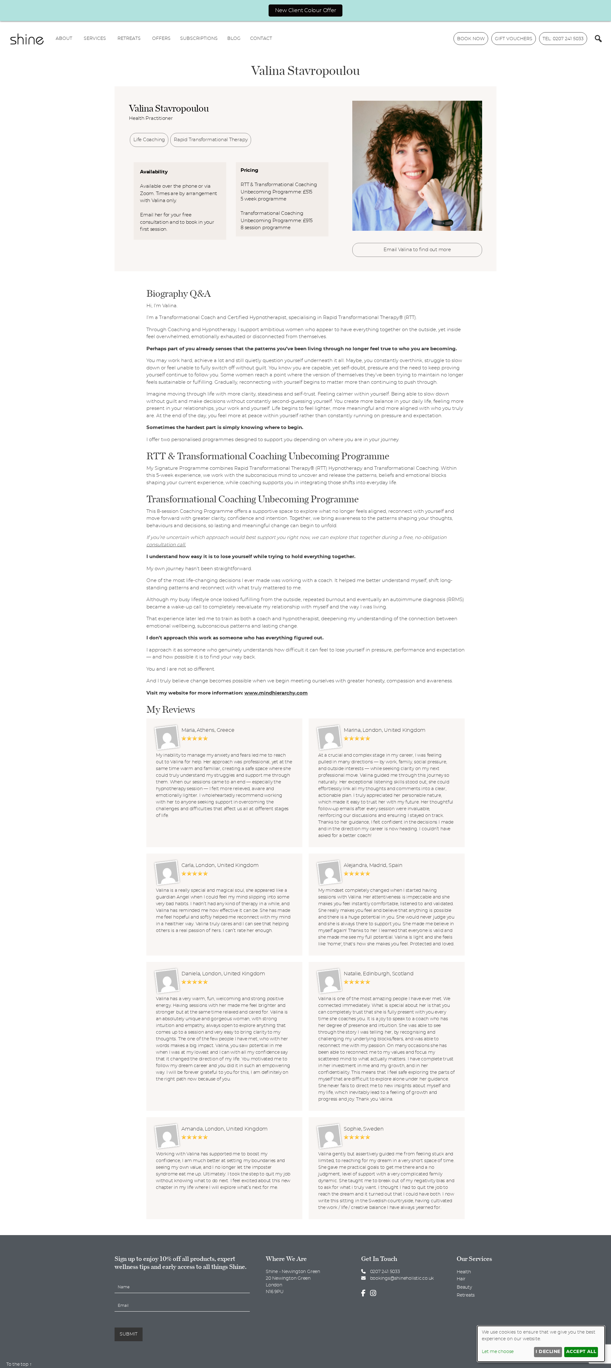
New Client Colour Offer (305, 10)
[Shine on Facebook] (365, 1293)
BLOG (234, 38)
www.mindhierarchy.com (276, 693)
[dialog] (541, 1344)
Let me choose (498, 1352)
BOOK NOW (471, 39)
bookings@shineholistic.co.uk (402, 1278)
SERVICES (95, 38)
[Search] (598, 38)
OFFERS (161, 38)
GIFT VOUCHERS (513, 39)
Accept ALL (581, 1352)
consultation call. (166, 544)
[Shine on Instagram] (374, 1293)
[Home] (27, 38)
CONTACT (261, 38)
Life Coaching (149, 139)
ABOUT (64, 38)
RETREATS (129, 38)
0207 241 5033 (384, 1272)
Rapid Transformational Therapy (211, 139)
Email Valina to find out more (417, 249)
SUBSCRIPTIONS (199, 38)
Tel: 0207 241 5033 (563, 39)
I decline (548, 1352)
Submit (128, 1334)
